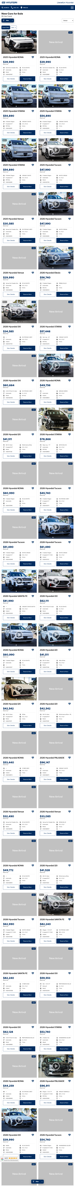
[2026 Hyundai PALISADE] (56, 742)
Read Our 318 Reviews (11, 1160)
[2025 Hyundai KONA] (19, 42)
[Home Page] (9, 2)
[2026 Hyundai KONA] (19, 473)
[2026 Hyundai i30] (19, 365)
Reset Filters (5, 27)
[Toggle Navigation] (72, 7)
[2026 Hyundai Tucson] (56, 473)
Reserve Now (27, 79)
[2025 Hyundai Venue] (19, 203)
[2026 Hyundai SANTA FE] (19, 958)
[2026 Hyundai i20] (19, 419)
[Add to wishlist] (32, 57)
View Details (11, 79)
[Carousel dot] (16, 52)
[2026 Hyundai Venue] (19, 257)
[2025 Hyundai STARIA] (19, 96)
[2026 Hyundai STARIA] (56, 311)
